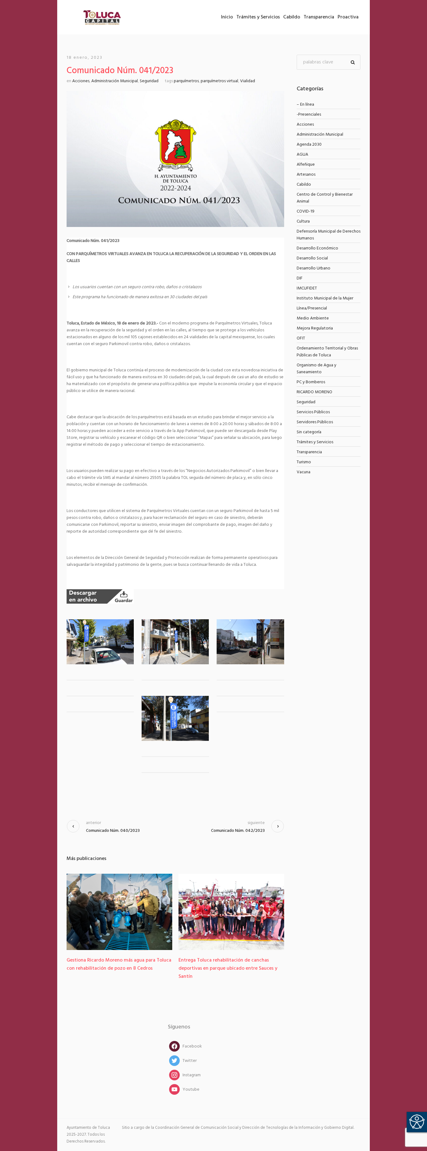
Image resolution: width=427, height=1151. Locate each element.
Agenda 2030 (309, 144)
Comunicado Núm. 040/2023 (113, 830)
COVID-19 (305, 211)
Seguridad (149, 81)
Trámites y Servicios (315, 442)
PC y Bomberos (311, 382)
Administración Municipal (114, 81)
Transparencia (309, 452)
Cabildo (304, 184)
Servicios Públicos (313, 412)
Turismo (304, 462)
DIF (300, 278)
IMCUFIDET (307, 288)
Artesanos (306, 174)
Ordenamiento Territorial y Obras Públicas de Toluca (327, 352)
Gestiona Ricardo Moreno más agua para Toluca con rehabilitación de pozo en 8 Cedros (119, 964)
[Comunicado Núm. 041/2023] (175, 159)
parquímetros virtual (219, 81)
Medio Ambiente (313, 318)
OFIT (301, 338)
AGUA (302, 154)
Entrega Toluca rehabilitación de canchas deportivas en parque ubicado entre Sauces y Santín (227, 968)
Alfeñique (306, 164)
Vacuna (303, 472)
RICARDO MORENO (314, 392)
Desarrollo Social (312, 258)
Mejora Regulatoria (315, 328)
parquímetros (186, 81)
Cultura (303, 221)
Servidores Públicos (315, 422)
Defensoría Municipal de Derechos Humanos (328, 235)
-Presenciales (309, 114)
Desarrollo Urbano (313, 268)
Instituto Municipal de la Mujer (325, 298)
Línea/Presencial (312, 308)
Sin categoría (309, 432)
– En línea (305, 104)
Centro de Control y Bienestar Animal (325, 198)
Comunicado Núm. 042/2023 (238, 830)
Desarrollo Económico (317, 248)
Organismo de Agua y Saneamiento (316, 369)
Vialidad (247, 81)
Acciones (80, 81)
